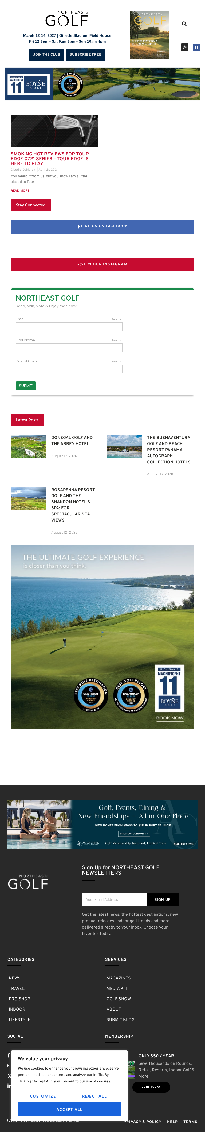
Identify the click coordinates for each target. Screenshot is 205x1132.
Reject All (94, 1096)
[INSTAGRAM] (184, 47)
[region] (69, 1085)
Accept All (69, 1109)
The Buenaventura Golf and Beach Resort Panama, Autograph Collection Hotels (169, 450)
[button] (184, 23)
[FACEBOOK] (196, 47)
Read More (20, 191)
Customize (43, 1096)
